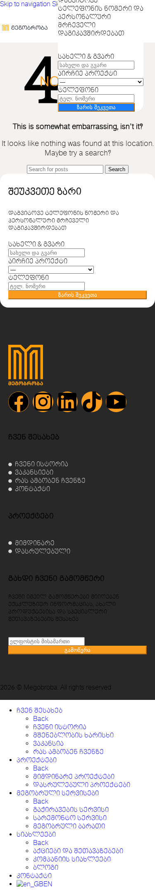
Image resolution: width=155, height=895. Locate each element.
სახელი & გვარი (86, 57)
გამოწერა (77, 650)
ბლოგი (45, 868)
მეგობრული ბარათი (69, 826)
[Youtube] (116, 401)
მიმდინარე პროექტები (73, 777)
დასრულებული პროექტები (81, 785)
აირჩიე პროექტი (87, 73)
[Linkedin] (67, 401)
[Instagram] (43, 401)
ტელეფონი (78, 90)
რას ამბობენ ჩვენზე (68, 752)
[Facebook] (18, 401)
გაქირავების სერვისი (71, 810)
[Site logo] (25, 45)
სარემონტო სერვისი (70, 818)
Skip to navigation (26, 4)
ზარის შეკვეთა (96, 107)
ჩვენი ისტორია (59, 727)
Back (40, 719)
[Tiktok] (91, 401)
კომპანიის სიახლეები (72, 859)
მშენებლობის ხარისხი (73, 735)
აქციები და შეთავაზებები (78, 851)
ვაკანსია (48, 744)
